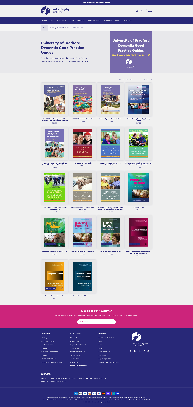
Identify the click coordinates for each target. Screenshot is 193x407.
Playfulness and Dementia (82, 163)
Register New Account (78, 345)
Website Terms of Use (78, 352)
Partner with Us (104, 352)
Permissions (103, 355)
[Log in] (141, 11)
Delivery (44, 338)
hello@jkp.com (60, 381)
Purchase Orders (47, 345)
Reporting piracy (105, 359)
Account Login (75, 341)
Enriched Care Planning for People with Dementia (55, 208)
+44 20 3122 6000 (47, 381)
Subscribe (84, 322)
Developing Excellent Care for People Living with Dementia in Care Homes (110, 208)
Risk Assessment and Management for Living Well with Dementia (138, 164)
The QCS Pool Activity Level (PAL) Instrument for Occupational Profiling (55, 119)
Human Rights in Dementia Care (110, 119)
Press (100, 345)
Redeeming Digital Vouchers (51, 362)
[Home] (55, 10)
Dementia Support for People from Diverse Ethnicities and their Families (54, 164)
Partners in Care (138, 207)
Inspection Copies (47, 341)
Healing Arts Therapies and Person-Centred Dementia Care (138, 252)
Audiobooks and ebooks (49, 352)
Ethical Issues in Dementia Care (110, 251)
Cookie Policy (74, 359)
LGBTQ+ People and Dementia (82, 119)
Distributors (45, 348)
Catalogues (45, 355)
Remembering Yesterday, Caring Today (138, 119)
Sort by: (121, 79)
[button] (137, 10)
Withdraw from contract (78, 366)
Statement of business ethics (109, 362)
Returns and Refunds (48, 359)
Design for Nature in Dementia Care (54, 251)
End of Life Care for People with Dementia (82, 208)
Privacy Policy (75, 355)
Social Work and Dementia (82, 296)
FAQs (100, 348)
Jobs (100, 341)
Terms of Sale (75, 348)
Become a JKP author (106, 338)
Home (44, 28)
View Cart (73, 338)
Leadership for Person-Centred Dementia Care (110, 164)
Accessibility (74, 362)
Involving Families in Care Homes (82, 251)
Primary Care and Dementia (54, 296)
